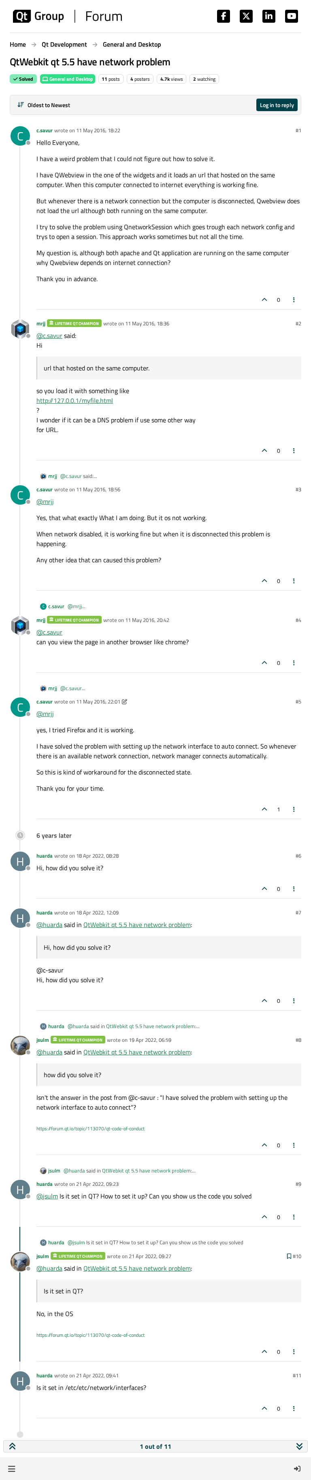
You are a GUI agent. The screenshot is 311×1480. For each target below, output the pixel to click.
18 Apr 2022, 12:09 (97, 912)
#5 (298, 701)
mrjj (40, 323)
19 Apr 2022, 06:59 (150, 1040)
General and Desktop (70, 79)
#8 (298, 1040)
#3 (298, 489)
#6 (298, 856)
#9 (298, 1184)
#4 (298, 620)
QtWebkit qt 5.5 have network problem (137, 924)
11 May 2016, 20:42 (147, 620)
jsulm (42, 1040)
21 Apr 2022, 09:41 (97, 1375)
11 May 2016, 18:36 (147, 323)
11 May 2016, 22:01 (98, 701)
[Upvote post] (264, 299)
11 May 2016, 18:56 (98, 489)
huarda (44, 856)
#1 (298, 130)
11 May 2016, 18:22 (98, 130)
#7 (298, 912)
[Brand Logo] (67, 16)
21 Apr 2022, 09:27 (150, 1256)
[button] (11, 1469)
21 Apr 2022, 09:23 (97, 1184)
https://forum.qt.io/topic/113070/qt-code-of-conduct (90, 1128)
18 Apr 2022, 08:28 (97, 856)
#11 (297, 1375)
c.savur (44, 130)
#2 (298, 323)
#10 (297, 1256)
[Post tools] (294, 299)
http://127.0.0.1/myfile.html (74, 400)
